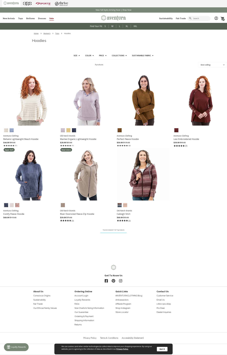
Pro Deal (161, 308)
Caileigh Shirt (123, 214)
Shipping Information (84, 320)
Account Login (81, 296)
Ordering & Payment (83, 316)
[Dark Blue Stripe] (119, 205)
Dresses (42, 18)
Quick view (29, 103)
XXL (135, 26)
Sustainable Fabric (141, 55)
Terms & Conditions (109, 338)
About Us (38, 291)
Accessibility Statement (133, 338)
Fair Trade (181, 18)
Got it (162, 349)
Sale (51, 18)
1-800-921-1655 (164, 304)
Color (88, 55)
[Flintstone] (6, 205)
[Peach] (125, 205)
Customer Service (165, 296)
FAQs (76, 304)
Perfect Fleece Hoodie (128, 139)
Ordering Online (83, 291)
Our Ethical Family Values (45, 308)
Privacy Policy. (122, 349)
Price (101, 55)
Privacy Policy (89, 338)
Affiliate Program (123, 304)
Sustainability (166, 18)
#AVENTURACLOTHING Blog (128, 296)
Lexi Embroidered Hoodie (186, 139)
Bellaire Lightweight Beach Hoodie (20, 139)
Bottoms (30, 18)
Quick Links (121, 291)
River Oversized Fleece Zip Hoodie (77, 214)
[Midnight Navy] (74, 130)
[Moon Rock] (63, 205)
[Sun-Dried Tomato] (176, 130)
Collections (118, 55)
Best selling (205, 65)
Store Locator (121, 312)
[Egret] (6, 130)
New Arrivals (9, 18)
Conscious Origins (41, 296)
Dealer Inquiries (164, 312)
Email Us (161, 300)
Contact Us (163, 291)
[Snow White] (11, 205)
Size (75, 55)
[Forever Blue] (11, 130)
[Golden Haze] (68, 130)
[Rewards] (16, 347)
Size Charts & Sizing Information (89, 308)
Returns (78, 324)
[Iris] (63, 130)
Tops (20, 18)
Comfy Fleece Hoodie (13, 214)
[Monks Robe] (119, 130)
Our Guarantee (81, 312)
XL (127, 26)
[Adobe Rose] (17, 205)
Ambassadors (121, 300)
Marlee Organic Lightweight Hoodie (78, 139)
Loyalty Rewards (82, 300)
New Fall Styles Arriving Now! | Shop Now (113, 10)
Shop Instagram (122, 308)
